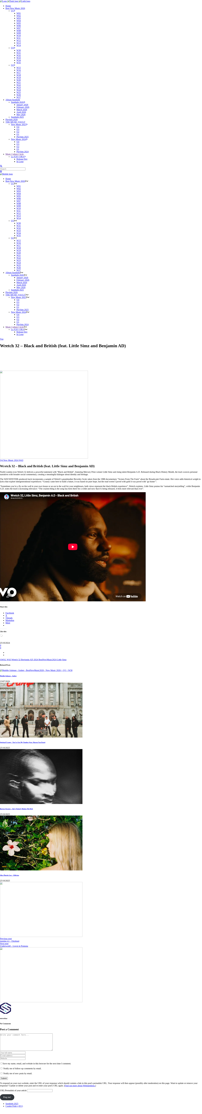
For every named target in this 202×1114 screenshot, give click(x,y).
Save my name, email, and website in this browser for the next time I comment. (37, 1063)
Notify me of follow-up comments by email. (22, 1068)
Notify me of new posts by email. (17, 1073)
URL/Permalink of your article (13, 1090)
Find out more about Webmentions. (80, 1085)
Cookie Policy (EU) (14, 1106)
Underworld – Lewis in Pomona (14, 946)
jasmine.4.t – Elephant (9, 941)
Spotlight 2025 (11, 1103)
